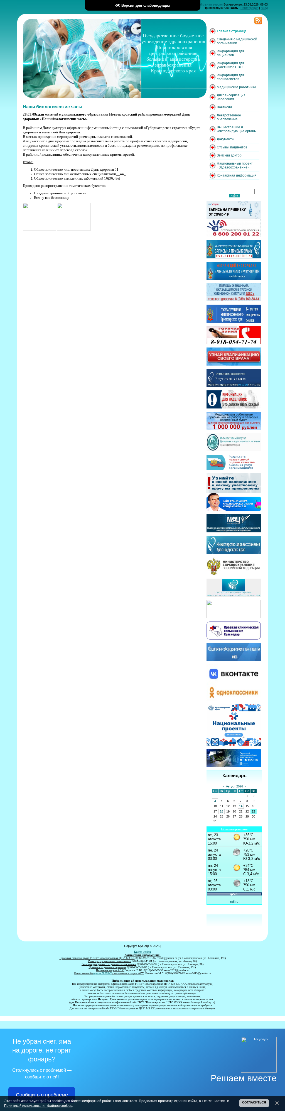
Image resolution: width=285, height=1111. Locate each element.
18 (221, 811)
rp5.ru (234, 901)
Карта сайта (142, 951)
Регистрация (249, 7)
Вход (264, 7)
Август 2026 (234, 786)
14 (240, 806)
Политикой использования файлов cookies (38, 1105)
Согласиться (254, 1102)
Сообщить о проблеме (42, 1095)
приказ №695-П (102, 973)
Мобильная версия (209, 4)
